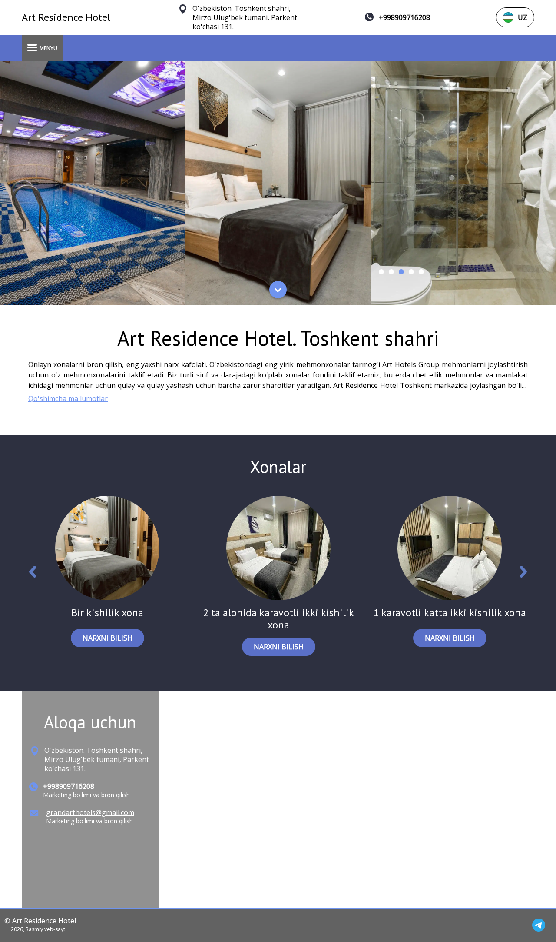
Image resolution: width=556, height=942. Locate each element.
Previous (32, 573)
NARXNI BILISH (107, 638)
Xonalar (278, 466)
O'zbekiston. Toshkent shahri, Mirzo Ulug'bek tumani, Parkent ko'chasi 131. (244, 17)
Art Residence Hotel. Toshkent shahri (278, 337)
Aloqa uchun (90, 722)
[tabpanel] (92, 183)
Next (523, 573)
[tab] (381, 271)
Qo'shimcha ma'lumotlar (68, 398)
